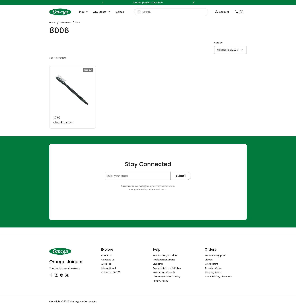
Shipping (158, 263)
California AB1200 (110, 272)
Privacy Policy (160, 280)
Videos (209, 259)
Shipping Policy (213, 272)
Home (52, 22)
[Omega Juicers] (60, 11)
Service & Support (215, 255)
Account (224, 12)
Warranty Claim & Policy (166, 276)
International (108, 268)
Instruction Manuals (164, 272)
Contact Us (107, 259)
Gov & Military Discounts (218, 276)
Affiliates (106, 263)
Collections (65, 22)
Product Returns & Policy (167, 268)
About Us (106, 255)
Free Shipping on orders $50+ (148, 2)
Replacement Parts (164, 259)
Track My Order (213, 268)
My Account (211, 263)
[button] (238, 12)
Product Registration (165, 255)
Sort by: (218, 42)
